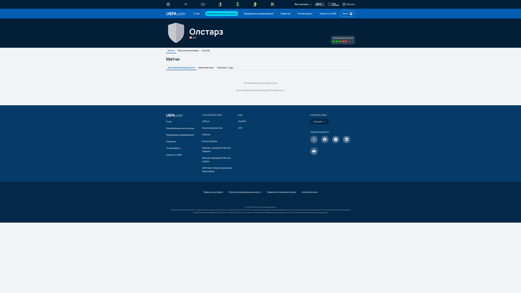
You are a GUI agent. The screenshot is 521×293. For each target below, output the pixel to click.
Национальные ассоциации (180, 128)
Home (176, 13)
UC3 (240, 127)
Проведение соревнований (180, 134)
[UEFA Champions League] (168, 4)
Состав (206, 50)
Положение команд (188, 50)
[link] (196, 13)
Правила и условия (213, 192)
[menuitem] (197, 13)
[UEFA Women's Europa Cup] (255, 4)
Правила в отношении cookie (281, 192)
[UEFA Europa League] (220, 4)
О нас (169, 121)
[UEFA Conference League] (238, 4)
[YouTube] (314, 154)
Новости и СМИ (174, 154)
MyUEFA (242, 121)
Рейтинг (206, 134)
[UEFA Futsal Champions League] (185, 4)
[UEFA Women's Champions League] (203, 4)
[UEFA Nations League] (272, 4)
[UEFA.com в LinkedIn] (346, 142)
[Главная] (174, 115)
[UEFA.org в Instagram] (335, 142)
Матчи (171, 50)
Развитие (171, 141)
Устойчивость (173, 148)
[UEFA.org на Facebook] (325, 142)
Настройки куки (310, 192)
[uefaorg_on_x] (314, 142)
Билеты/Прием (209, 141)
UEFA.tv (206, 121)
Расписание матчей (212, 127)
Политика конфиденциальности (244, 192)
